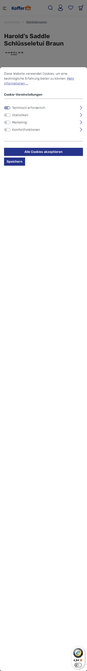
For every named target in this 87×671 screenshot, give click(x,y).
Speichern (14, 161)
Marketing (19, 122)
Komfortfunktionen (26, 130)
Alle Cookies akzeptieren (43, 152)
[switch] (7, 115)
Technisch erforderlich (28, 108)
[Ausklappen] (81, 107)
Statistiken (20, 115)
